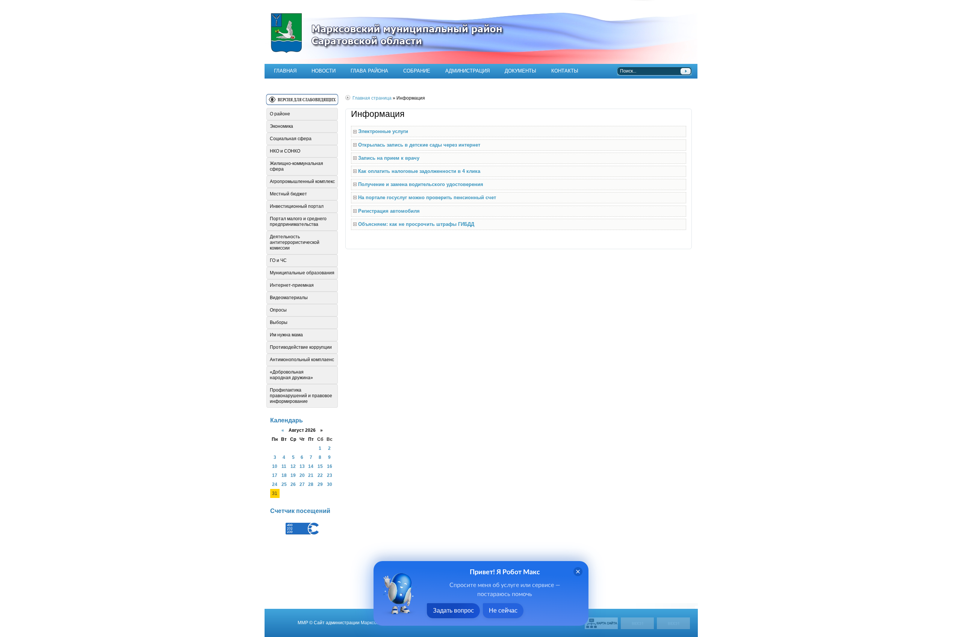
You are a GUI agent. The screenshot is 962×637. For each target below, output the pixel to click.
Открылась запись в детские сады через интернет (419, 145)
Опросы (278, 310)
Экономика (281, 126)
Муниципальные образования (302, 272)
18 (284, 475)
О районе (280, 114)
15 (320, 466)
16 (329, 466)
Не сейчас (503, 610)
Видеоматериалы (289, 297)
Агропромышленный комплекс (302, 181)
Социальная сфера (291, 138)
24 (274, 484)
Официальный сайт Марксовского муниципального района (481, 32)
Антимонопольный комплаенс (302, 359)
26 (293, 484)
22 (320, 475)
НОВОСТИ (324, 71)
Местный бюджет (288, 194)
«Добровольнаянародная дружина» (291, 374)
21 (310, 475)
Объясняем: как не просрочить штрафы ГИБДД (416, 224)
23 (329, 475)
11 (283, 466)
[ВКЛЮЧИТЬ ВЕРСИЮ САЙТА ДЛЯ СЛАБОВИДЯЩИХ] (302, 102)
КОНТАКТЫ (564, 71)
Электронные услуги (383, 131)
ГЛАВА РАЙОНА (369, 71)
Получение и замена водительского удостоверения (420, 184)
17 (274, 475)
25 (284, 484)
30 (329, 484)
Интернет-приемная (292, 285)
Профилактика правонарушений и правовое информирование (301, 395)
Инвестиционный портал (297, 206)
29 (320, 484)
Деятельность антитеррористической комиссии (294, 242)
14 (310, 466)
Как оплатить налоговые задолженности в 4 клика (419, 171)
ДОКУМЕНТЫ (520, 71)
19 (293, 475)
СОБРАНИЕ (416, 71)
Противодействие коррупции (301, 347)
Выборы (278, 322)
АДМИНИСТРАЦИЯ (467, 71)
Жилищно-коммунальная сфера (296, 166)
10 (274, 466)
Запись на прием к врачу (388, 158)
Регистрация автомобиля (389, 211)
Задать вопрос (453, 610)
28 (310, 484)
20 (302, 475)
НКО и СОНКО (285, 151)
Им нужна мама (286, 334)
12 (293, 466)
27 (302, 484)
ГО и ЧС (278, 260)
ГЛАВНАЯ (285, 71)
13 (302, 466)
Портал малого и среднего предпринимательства (298, 221)
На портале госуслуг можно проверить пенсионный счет (427, 197)
